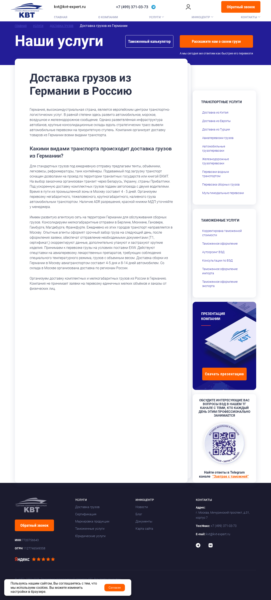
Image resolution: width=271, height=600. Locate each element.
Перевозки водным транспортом (215, 174)
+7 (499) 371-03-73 (132, 7)
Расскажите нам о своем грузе (216, 41)
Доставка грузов (61, 26)
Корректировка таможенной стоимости (222, 233)
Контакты (249, 17)
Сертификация (85, 514)
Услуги (155, 17)
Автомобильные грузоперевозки (213, 148)
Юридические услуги (90, 536)
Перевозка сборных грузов (221, 184)
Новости (142, 507)
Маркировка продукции (92, 521)
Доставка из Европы (216, 121)
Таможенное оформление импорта (220, 271)
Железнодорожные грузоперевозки (215, 161)
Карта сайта (144, 529)
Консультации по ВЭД (217, 260)
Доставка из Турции (216, 129)
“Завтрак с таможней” (230, 476)
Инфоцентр (201, 17)
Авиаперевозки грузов (218, 138)
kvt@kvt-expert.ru (70, 7)
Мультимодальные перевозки (223, 193)
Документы (144, 521)
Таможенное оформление (220, 243)
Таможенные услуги (89, 529)
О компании (108, 17)
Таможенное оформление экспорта (220, 284)
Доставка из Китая (215, 112)
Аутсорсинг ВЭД (213, 252)
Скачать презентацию (224, 374)
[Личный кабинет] (188, 7)
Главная (60, 17)
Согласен (115, 587)
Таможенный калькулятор (149, 41)
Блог (139, 514)
